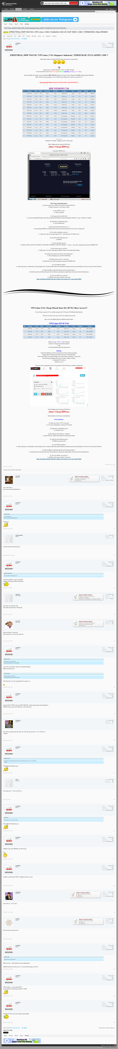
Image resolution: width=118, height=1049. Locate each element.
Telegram (32, 9)
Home (6, 9)
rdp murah (34, 36)
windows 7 (54, 36)
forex (15, 36)
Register (112, 9)
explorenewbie (19, 535)
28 (112, 536)
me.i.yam (17, 621)
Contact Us (103, 1045)
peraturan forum (34, 28)
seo (43, 36)
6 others (16, 469)
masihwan (18, 892)
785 (112, 622)
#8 (114, 687)
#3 (114, 528)
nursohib (17, 476)
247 (112, 893)
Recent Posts (23, 11)
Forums (18, 9)
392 (112, 780)
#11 (114, 772)
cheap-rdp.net (9, 36)
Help (107, 1045)
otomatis (17, 594)
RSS (115, 1045)
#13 (114, 830)
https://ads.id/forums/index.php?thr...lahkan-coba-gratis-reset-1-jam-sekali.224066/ (59, 279)
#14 (114, 858)
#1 (114, 466)
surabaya (111, 598)
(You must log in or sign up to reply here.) (107, 1027)
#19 (114, 995)
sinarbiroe (18, 720)
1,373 (112, 44)
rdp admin (28, 36)
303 (112, 721)
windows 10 (48, 36)
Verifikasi (25, 9)
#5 (114, 587)
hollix (12, 469)
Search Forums (6, 11)
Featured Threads (15, 11)
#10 (114, 740)
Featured (12, 9)
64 (112, 595)
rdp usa (39, 36)
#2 (114, 496)
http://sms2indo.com (109, 47)
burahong (5, 469)
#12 (114, 799)
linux (23, 36)
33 (22, 38)
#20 (114, 1022)
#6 (114, 614)
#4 (114, 555)
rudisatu (17, 918)
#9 (114, 713)
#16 (114, 912)
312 (112, 477)
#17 (114, 938)
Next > (25, 38)
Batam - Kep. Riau (110, 896)
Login (107, 9)
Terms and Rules (106, 1047)
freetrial (19, 36)
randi (16, 779)
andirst (9, 469)
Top (113, 1045)
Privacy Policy (113, 1047)
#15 (114, 885)
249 (112, 920)
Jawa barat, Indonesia (109, 480)
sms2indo (17, 43)
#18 (114, 969)
